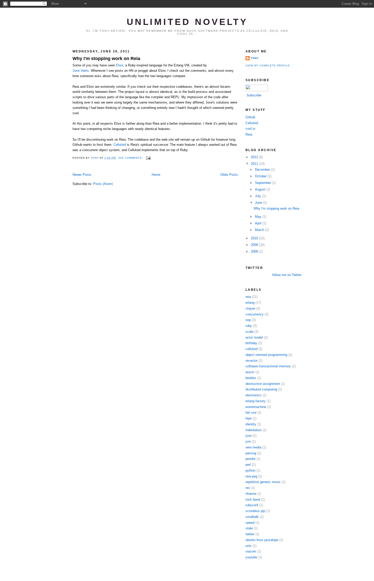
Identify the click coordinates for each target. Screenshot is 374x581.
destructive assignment (263, 384)
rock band (253, 499)
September (263, 183)
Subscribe (254, 95)
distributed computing (261, 389)
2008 (255, 251)
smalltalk (252, 517)
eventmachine (256, 407)
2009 (255, 245)
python (250, 470)
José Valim (81, 70)
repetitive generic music (263, 482)
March (260, 230)
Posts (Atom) (103, 184)
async (250, 372)
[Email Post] (148, 157)
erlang (250, 302)
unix (249, 546)
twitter (250, 534)
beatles (251, 378)
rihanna (251, 494)
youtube (251, 557)
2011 (255, 164)
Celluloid (119, 145)
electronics (254, 395)
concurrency (255, 314)
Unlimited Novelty (187, 22)
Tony (255, 58)
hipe (249, 418)
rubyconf (252, 505)
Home (156, 175)
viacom (251, 551)
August (260, 189)
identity (251, 424)
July (258, 196)
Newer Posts (82, 175)
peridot (250, 459)
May (258, 217)
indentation (254, 430)
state (249, 528)
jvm (248, 441)
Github (250, 117)
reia (248, 297)
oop (248, 320)
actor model (254, 337)
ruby (249, 326)
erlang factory (256, 401)
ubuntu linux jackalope (262, 540)
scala (249, 331)
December (263, 169)
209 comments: (130, 157)
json (249, 436)
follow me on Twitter (286, 275)
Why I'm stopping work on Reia (106, 58)
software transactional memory (268, 366)
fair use (251, 412)
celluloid (251, 349)
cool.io (250, 128)
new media (253, 447)
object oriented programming (266, 355)
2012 (255, 157)
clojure (250, 308)
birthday (251, 343)
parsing (251, 453)
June (259, 203)
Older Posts (229, 175)
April (259, 223)
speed (250, 523)
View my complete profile (268, 65)
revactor (251, 360)
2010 (255, 238)
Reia (249, 134)
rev (248, 488)
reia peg (251, 476)
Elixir (119, 65)
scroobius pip (255, 511)
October (261, 176)
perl (248, 465)
